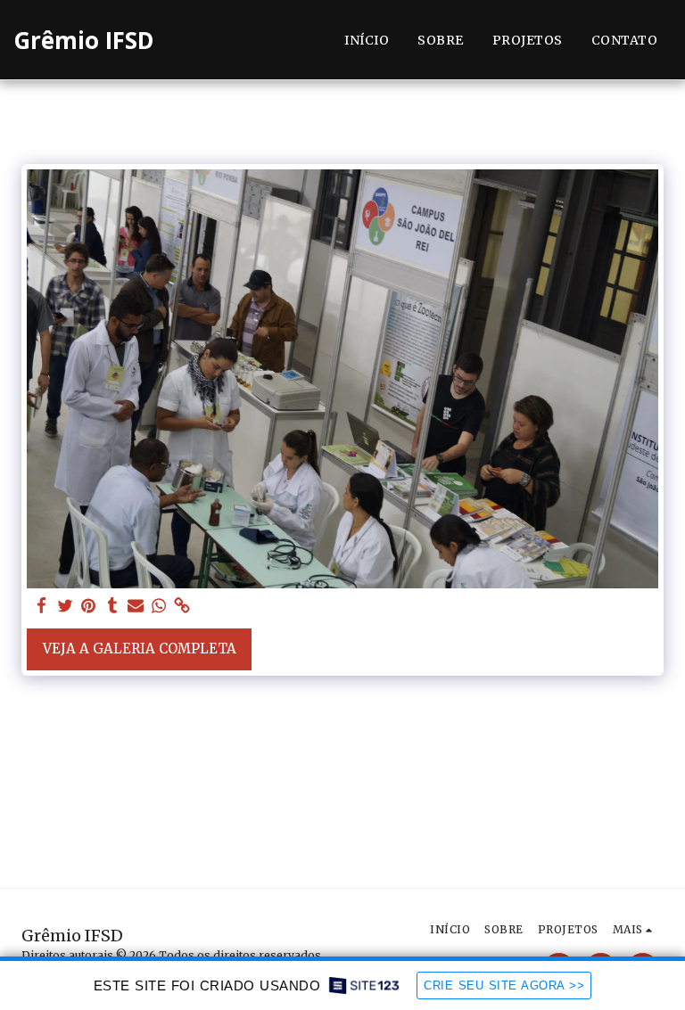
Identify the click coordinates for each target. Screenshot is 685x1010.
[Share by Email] (136, 606)
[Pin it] (88, 606)
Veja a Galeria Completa (139, 648)
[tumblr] (111, 606)
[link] (182, 606)
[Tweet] (65, 606)
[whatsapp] (159, 606)
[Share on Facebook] (42, 606)
